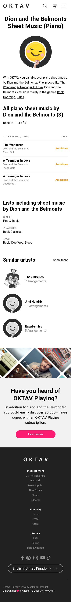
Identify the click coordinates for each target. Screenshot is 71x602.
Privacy (16, 587)
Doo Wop (9, 97)
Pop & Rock (11, 221)
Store (35, 523)
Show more (60, 260)
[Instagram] (35, 559)
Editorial (35, 500)
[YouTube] (42, 559)
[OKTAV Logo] (16, 6)
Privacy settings (29, 587)
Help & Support (35, 547)
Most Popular (35, 485)
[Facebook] (22, 559)
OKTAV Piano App (35, 475)
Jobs (35, 514)
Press (36, 519)
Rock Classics (12, 232)
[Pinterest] (28, 559)
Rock (60, 92)
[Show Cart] (54, 6)
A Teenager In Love (30, 87)
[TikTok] (48, 559)
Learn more (35, 434)
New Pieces (35, 490)
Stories (35, 495)
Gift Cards (35, 480)
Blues (20, 97)
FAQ (35, 538)
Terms (6, 587)
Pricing (35, 543)
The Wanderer (13, 145)
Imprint (44, 587)
